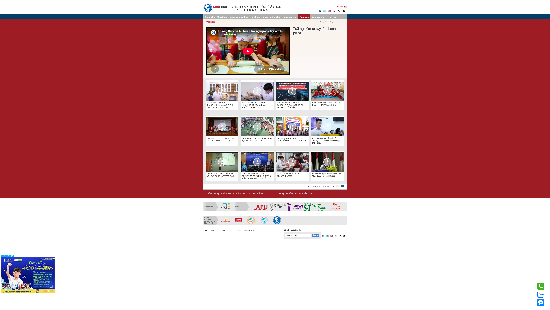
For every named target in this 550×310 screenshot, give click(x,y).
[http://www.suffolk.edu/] (309, 207)
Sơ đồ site (305, 193)
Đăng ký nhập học (239, 17)
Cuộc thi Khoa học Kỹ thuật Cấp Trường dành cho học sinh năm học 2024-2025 (326, 140)
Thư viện (332, 17)
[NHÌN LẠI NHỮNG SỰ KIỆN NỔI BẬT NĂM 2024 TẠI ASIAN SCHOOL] (327, 91)
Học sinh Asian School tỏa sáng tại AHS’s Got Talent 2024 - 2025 (220, 139)
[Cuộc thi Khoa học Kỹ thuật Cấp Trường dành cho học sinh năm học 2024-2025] (327, 126)
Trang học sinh (289, 17)
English (340, 7)
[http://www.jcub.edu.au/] (329, 207)
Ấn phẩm (304, 17)
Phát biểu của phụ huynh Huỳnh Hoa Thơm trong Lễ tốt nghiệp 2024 (326, 175)
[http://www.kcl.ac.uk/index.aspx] (289, 207)
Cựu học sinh (318, 17)
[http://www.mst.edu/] (262, 207)
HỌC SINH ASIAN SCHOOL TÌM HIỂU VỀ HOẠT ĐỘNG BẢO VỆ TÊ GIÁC (221, 175)
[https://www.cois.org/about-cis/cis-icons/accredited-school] (226, 207)
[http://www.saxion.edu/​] (274, 207)
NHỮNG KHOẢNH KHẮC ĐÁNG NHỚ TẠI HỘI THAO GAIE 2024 (257, 139)
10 (328, 186)
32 (333, 186)
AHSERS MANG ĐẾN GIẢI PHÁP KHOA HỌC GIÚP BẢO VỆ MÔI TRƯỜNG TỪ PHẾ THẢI (255, 105)
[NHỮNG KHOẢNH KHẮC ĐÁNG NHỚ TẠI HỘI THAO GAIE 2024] (257, 126)
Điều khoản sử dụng (233, 193)
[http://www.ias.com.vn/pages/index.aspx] (251, 220)
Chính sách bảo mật (261, 193)
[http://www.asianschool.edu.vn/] (277, 220)
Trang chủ (210, 17)
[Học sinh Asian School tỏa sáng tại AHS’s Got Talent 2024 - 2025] (222, 126)
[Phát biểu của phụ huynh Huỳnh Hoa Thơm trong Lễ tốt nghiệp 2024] (327, 162)
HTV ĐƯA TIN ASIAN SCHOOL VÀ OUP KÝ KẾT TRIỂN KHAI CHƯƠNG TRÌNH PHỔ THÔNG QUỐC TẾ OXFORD (256, 176)
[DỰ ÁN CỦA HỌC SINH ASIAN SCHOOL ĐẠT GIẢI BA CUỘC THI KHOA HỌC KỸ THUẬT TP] (292, 91)
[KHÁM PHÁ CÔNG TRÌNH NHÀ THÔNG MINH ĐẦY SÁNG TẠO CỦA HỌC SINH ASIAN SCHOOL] (222, 91)
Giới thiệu (222, 17)
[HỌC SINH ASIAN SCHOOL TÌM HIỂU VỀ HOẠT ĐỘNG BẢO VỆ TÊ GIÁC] (222, 162)
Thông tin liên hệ (286, 193)
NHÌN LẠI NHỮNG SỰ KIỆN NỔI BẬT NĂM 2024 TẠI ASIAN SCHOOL (326, 104)
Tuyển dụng (211, 193)
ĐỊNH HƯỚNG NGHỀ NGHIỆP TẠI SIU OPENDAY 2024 (290, 175)
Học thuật (255, 17)
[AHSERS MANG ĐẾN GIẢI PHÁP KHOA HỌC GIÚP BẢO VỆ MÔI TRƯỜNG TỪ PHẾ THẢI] (257, 91)
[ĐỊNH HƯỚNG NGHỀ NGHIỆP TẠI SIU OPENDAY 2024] (292, 162)
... (330, 186)
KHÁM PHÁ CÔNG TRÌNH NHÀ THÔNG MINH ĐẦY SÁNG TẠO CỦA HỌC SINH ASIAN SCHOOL (221, 105)
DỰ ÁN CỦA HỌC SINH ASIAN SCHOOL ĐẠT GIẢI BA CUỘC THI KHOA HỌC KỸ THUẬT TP (290, 105)
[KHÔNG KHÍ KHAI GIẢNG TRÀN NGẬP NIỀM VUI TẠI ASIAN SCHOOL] (292, 126)
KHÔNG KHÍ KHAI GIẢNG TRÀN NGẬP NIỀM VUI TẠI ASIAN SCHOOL (291, 139)
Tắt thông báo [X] (7, 256)
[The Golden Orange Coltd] (225, 220)
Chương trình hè (271, 17)
